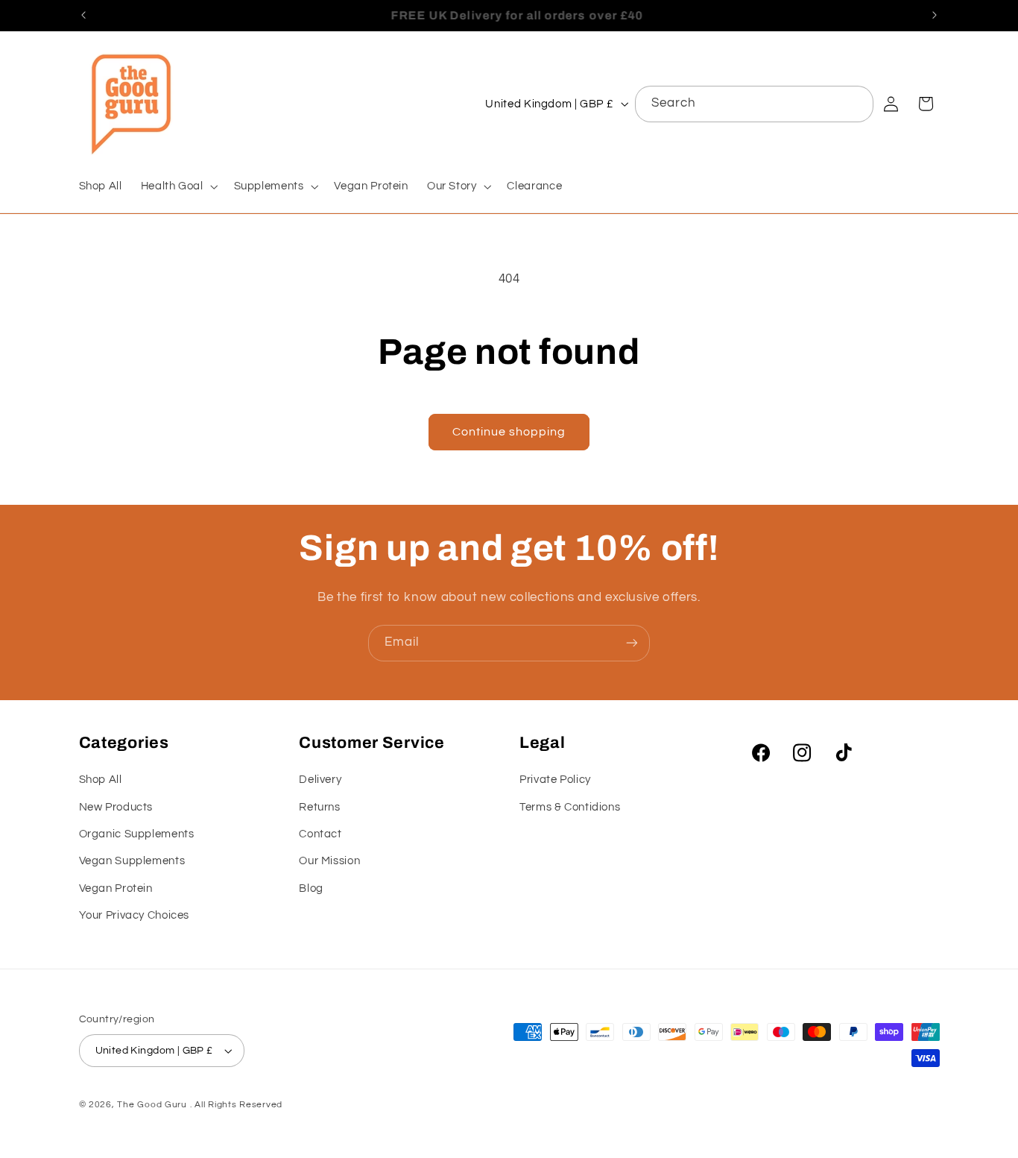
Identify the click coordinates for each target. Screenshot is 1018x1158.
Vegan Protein (116, 888)
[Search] (855, 103)
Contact (320, 834)
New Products (116, 807)
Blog (311, 888)
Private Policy (555, 779)
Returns (319, 807)
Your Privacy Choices (134, 915)
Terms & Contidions (569, 807)
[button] (177, 186)
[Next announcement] (934, 15)
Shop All (100, 779)
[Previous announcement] (83, 15)
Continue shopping (509, 432)
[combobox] (754, 104)
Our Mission (329, 860)
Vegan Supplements (132, 860)
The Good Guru (152, 1105)
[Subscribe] (632, 643)
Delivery (320, 779)
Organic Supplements (137, 834)
